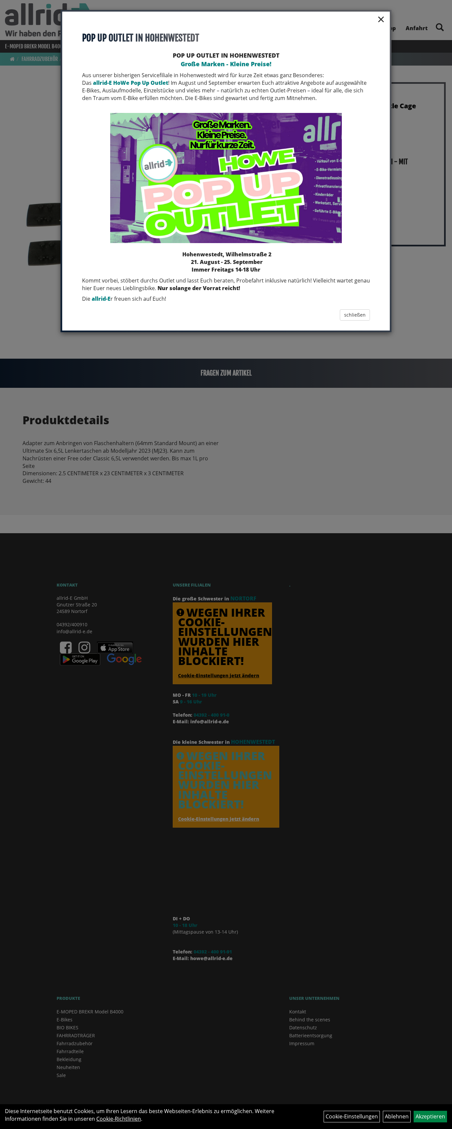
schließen (355, 315)
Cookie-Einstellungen (352, 1116)
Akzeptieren (430, 1116)
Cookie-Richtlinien (118, 1118)
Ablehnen (397, 1116)
